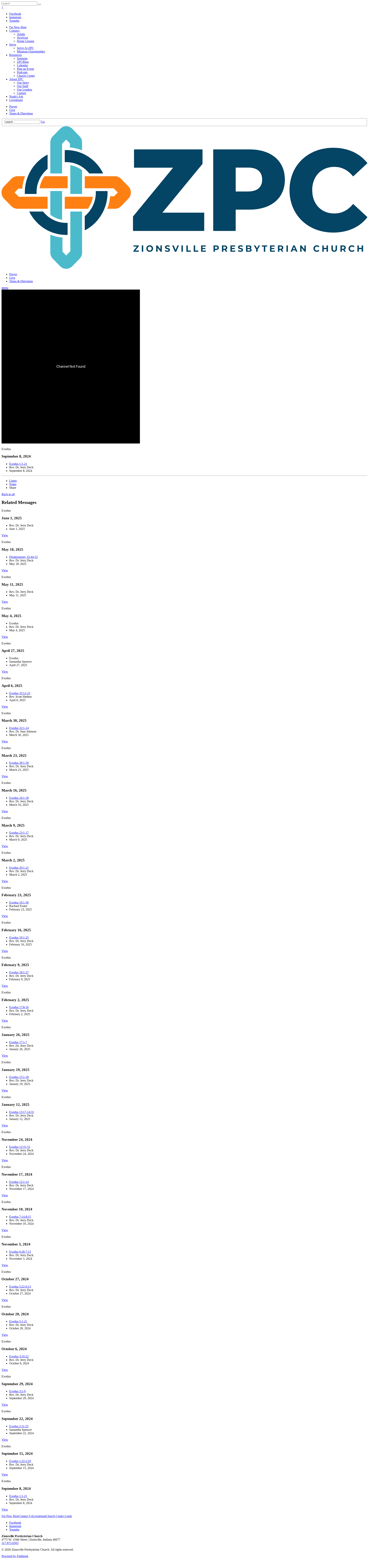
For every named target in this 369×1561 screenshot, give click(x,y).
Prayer (13, 106)
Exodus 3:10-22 (19, 1356)
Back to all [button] (8, 494)
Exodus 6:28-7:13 (20, 1251)
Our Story (23, 82)
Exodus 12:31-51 (19, 1146)
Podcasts (22, 72)
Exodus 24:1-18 (19, 797)
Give (12, 110)
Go (43, 121)
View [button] (5, 535)
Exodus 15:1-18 (19, 1077)
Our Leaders (24, 89)
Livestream (16, 100)
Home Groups (25, 41)
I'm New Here (18, 27)
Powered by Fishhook (15, 1556)
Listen (13, 480)
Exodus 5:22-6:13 (20, 1286)
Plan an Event (25, 68)
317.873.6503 (10, 1543)
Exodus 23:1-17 (19, 832)
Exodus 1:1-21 (18, 463)
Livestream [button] (39, 1516)
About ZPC (16, 79)
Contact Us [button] (25, 1516)
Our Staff (22, 86)
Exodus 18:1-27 (19, 972)
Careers (21, 93)
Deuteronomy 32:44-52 (23, 557)
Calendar (22, 65)
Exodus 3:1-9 (17, 1391)
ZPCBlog (23, 61)
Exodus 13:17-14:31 (21, 1112)
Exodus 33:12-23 (19, 693)
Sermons (22, 58)
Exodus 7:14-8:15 (20, 1216)
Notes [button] (12, 484)
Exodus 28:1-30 (19, 762)
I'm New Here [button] (10, 1516)
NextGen (22, 37)
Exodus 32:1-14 (19, 728)
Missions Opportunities (31, 51)
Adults (21, 34)
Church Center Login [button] (59, 1516)
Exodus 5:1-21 (18, 1321)
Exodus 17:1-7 (18, 1042)
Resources (15, 55)
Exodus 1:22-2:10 (20, 1461)
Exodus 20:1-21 (19, 867)
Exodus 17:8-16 (19, 1007)
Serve (12, 44)
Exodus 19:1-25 (19, 937)
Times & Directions (21, 113)
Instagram (15, 17)
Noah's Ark (16, 96)
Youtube (14, 20)
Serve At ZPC (25, 48)
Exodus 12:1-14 (19, 1181)
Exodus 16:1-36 (19, 902)
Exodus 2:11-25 (18, 1426)
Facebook (15, 13)
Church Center (26, 75)
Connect (14, 30)
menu (5, 287)
